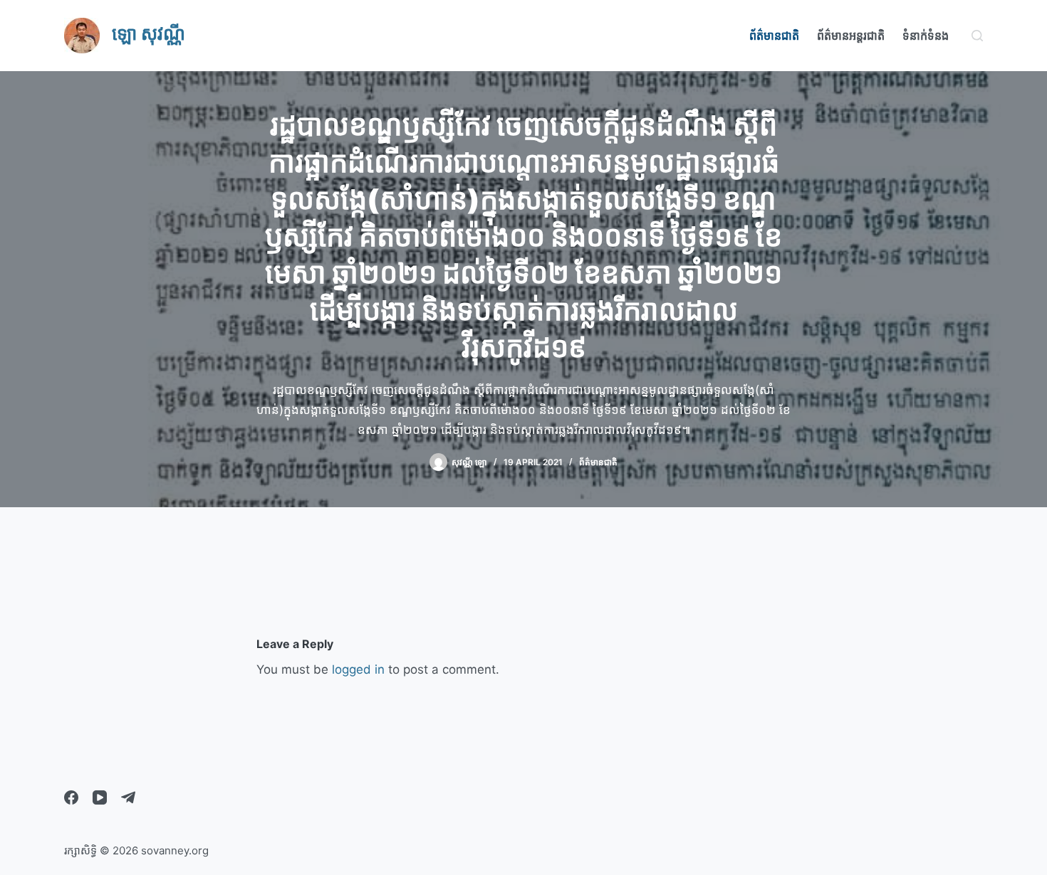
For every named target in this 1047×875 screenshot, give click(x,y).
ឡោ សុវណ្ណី (148, 33)
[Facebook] (71, 797)
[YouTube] (100, 797)
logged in (358, 669)
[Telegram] (128, 797)
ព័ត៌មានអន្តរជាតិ (851, 35)
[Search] (977, 35)
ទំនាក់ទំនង (925, 35)
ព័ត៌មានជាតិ (774, 35)
